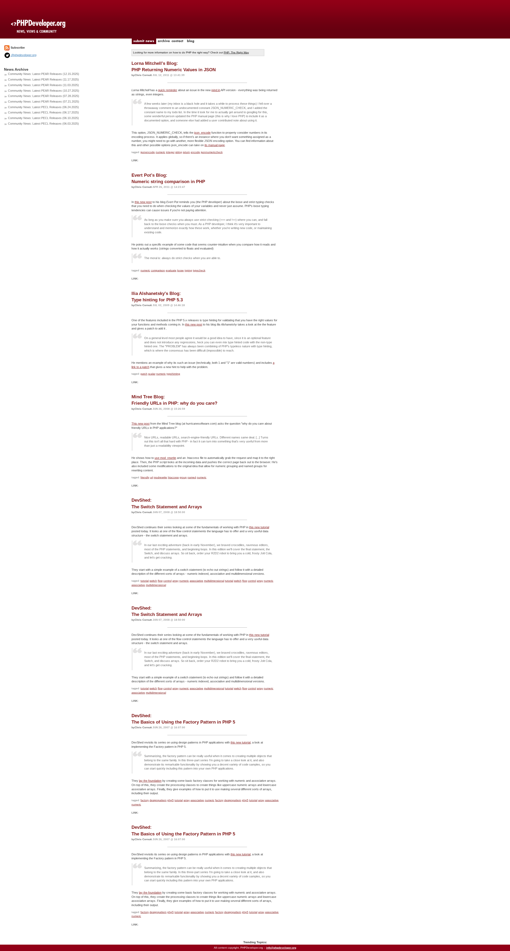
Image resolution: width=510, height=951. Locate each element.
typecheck (199, 270)
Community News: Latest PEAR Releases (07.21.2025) (43, 101)
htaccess (173, 477)
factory (145, 800)
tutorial (145, 580)
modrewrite (160, 477)
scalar (151, 373)
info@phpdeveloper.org (281, 947)
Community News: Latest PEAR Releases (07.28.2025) (43, 96)
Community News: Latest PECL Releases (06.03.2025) (43, 123)
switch (153, 580)
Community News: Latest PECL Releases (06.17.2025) (43, 112)
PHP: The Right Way (236, 52)
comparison (158, 270)
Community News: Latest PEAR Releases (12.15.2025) (43, 73)
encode (195, 152)
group (183, 477)
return (186, 152)
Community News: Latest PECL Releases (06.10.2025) (43, 118)
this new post (143, 202)
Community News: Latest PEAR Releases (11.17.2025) (43, 79)
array (175, 580)
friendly (145, 477)
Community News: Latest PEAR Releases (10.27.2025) (43, 90)
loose (180, 270)
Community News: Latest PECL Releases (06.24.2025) (43, 107)
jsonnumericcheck (212, 152)
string (178, 152)
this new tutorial (259, 527)
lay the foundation (150, 780)
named (192, 477)
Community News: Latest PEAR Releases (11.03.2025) (43, 85)
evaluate (171, 270)
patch (144, 373)
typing (188, 270)
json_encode (202, 132)
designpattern (158, 800)
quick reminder (167, 90)
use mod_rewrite (165, 457)
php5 (170, 800)
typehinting (173, 373)
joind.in (215, 90)
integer (170, 152)
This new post (140, 423)
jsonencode (148, 152)
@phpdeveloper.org (23, 55)
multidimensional (214, 580)
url (151, 477)
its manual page (215, 145)
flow (160, 580)
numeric (160, 152)
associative (196, 580)
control (167, 580)
